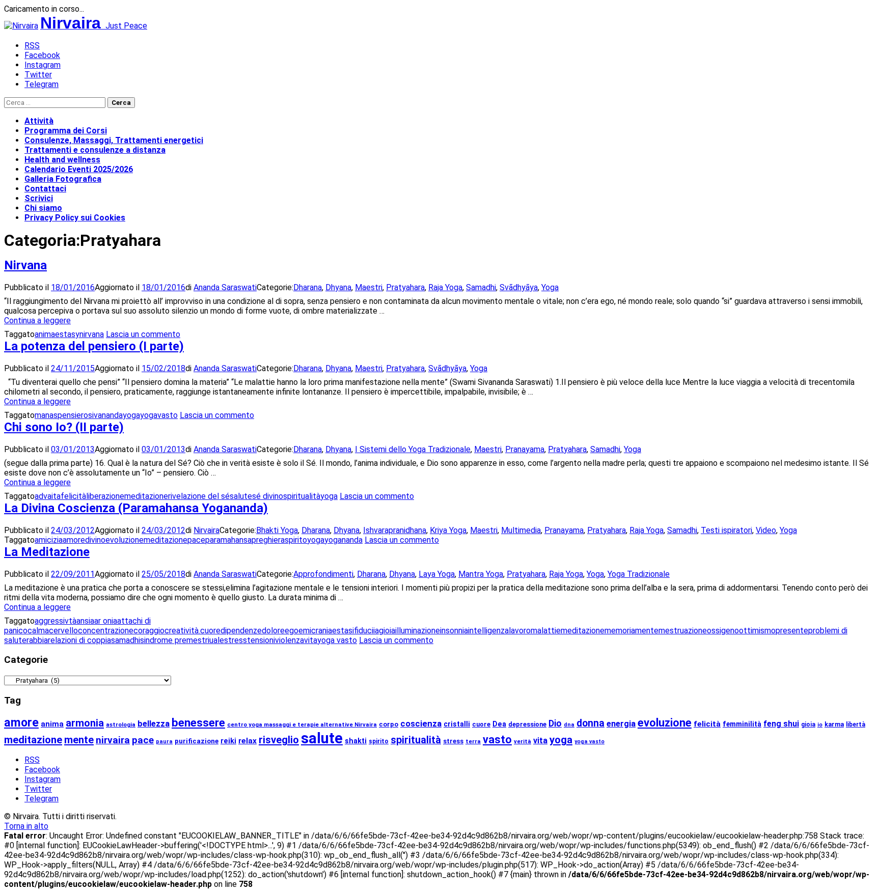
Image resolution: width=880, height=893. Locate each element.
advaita (48, 496)
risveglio (279, 740)
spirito (296, 540)
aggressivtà (55, 621)
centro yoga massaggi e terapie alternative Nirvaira (302, 724)
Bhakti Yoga (277, 530)
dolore (273, 630)
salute (241, 496)
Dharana (307, 287)
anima (45, 334)
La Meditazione (47, 552)
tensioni (261, 640)
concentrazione (105, 630)
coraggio (148, 630)
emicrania (315, 630)
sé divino (267, 496)
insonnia (454, 630)
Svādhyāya (519, 287)
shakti (356, 741)
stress (235, 640)
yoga (131, 415)
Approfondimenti (323, 574)
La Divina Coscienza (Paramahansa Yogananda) (136, 508)
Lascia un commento (143, 334)
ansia (85, 621)
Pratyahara (405, 287)
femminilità (742, 724)
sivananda (105, 415)
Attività (38, 121)
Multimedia (521, 530)
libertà (855, 724)
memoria (619, 630)
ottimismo (757, 630)
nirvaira (113, 740)
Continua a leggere (37, 320)
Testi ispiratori (726, 530)
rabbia (37, 640)
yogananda (343, 540)
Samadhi (481, 287)
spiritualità (301, 496)
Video (766, 530)
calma (38, 630)
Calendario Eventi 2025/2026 (78, 169)
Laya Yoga (437, 574)
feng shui (781, 724)
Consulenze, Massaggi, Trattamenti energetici (113, 140)
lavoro (520, 630)
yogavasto (159, 415)
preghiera (268, 540)
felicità (73, 496)
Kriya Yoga (448, 530)
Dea (499, 724)
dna (569, 724)
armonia (85, 723)
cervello (63, 630)
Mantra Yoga (480, 574)
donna (590, 723)
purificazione (196, 741)
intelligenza (488, 630)
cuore (210, 630)
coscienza (421, 723)
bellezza (154, 724)
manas (46, 415)
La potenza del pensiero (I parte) (94, 346)
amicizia (49, 540)
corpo (388, 724)
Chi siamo (43, 208)
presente (792, 630)
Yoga (550, 287)
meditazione (146, 496)
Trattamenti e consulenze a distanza (95, 150)
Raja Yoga (445, 287)
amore (74, 540)
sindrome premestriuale (182, 640)
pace (196, 540)
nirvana (91, 334)
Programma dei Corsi (65, 130)
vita (310, 640)
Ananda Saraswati (225, 287)
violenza (289, 640)
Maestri (368, 287)
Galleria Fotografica (62, 179)
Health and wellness (62, 159)
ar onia (105, 621)
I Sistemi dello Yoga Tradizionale (413, 449)
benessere (198, 722)
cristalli (457, 724)
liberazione (105, 496)
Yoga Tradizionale (639, 574)
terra (473, 741)
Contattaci (45, 188)
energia (621, 724)
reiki (228, 741)
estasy (67, 334)
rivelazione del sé (199, 496)
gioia (387, 630)
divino (95, 540)
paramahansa (228, 540)
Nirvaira (206, 530)
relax (247, 740)
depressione (527, 724)
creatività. (182, 630)
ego (291, 630)
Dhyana (338, 287)
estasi (343, 630)
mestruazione (682, 630)
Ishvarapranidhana (394, 530)
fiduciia (366, 630)
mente (646, 630)
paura (164, 741)
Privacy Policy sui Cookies (74, 217)
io (819, 724)
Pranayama (524, 449)
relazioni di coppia (79, 640)
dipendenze (241, 630)
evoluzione (124, 540)
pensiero (73, 415)
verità (522, 741)
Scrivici (38, 198)
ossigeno (723, 630)
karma (834, 724)
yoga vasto (337, 640)
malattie (546, 630)
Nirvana (25, 265)
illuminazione (417, 630)
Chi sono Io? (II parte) (64, 427)
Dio (555, 723)
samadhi (125, 640)
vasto (497, 739)
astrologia (120, 724)
